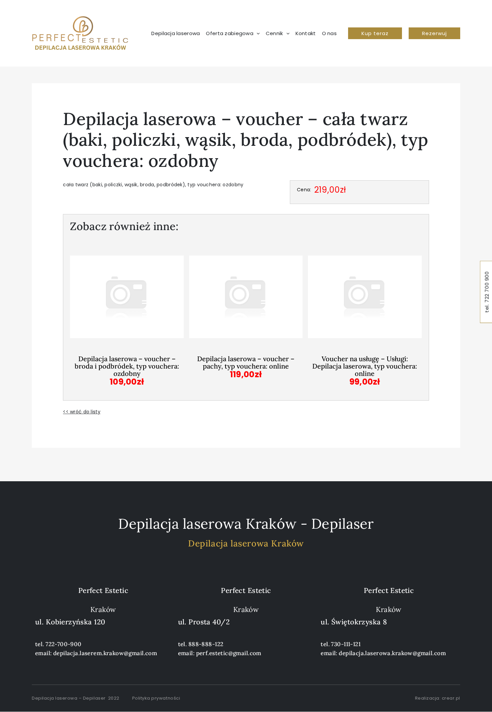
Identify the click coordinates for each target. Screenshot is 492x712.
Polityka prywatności (156, 698)
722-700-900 (64, 644)
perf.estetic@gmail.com (228, 653)
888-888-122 (206, 644)
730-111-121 (345, 644)
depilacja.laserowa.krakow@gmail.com (392, 653)
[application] (256, 33)
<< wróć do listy (81, 411)
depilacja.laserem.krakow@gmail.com (105, 653)
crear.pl (451, 698)
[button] (375, 33)
